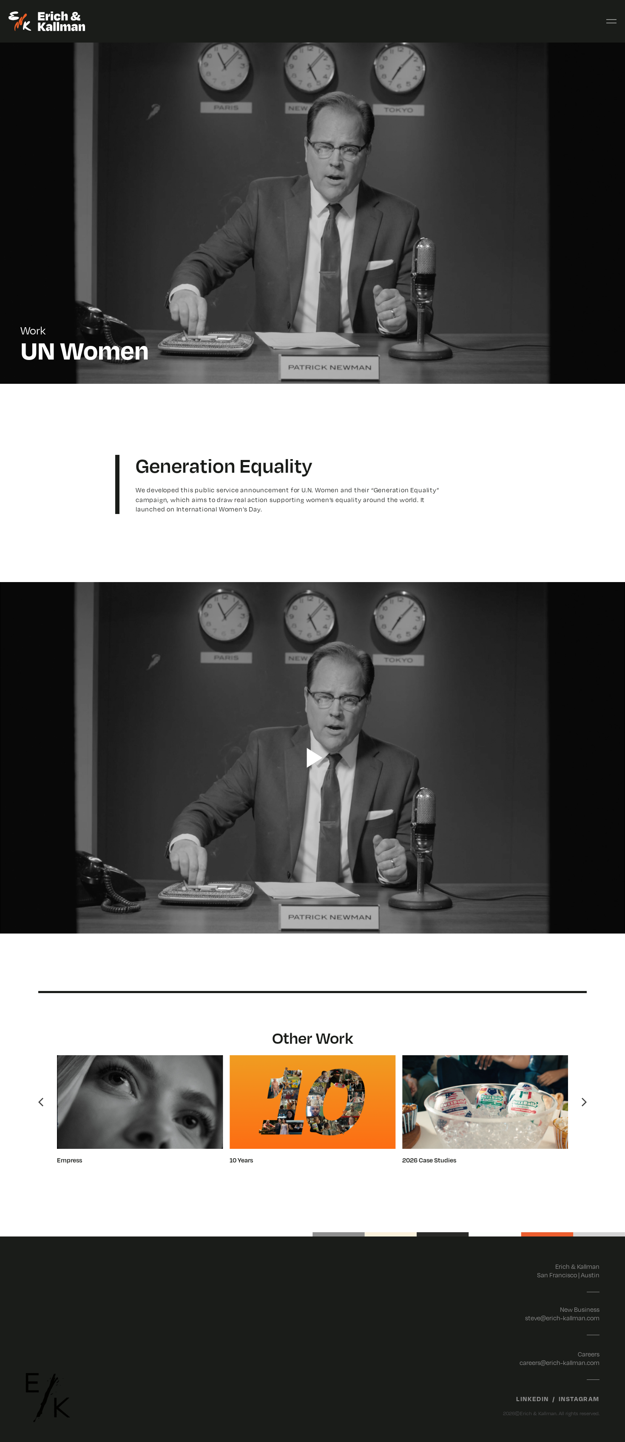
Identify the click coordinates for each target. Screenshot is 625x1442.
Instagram (579, 1398)
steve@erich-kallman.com (562, 1318)
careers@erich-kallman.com (559, 1362)
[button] (40, 1102)
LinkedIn (532, 1398)
